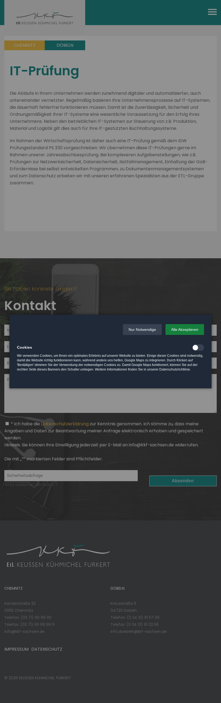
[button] (142, 329)
